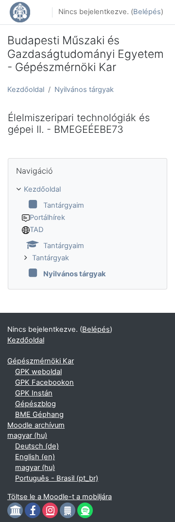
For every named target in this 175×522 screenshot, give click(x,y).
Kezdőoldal (25, 89)
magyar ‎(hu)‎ (27, 435)
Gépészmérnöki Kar (40, 361)
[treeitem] (87, 232)
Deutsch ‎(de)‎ (37, 446)
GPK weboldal (38, 371)
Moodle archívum (36, 425)
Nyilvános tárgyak (84, 89)
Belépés (147, 11)
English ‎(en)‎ (35, 456)
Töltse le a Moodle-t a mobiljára (59, 496)
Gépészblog (35, 403)
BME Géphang (39, 414)
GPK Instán (33, 393)
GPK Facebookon (44, 382)
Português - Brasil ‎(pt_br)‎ (56, 478)
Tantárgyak (50, 257)
